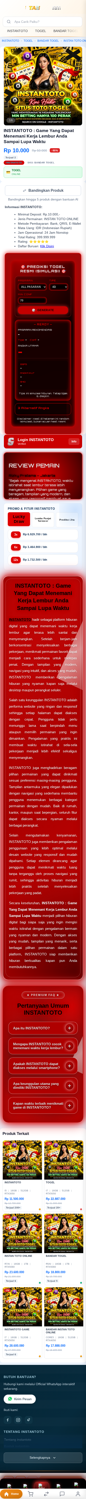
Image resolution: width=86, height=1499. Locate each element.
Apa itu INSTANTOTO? (31, 1029)
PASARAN (25, 281)
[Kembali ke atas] (77, 1468)
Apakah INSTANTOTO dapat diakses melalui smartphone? (36, 1066)
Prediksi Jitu (67, 520)
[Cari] (9, 22)
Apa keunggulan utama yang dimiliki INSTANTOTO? (36, 1086)
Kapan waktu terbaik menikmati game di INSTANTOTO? (38, 1106)
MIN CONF (25, 294)
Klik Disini (47, 246)
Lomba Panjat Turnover (43, 520)
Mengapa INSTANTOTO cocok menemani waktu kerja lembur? (38, 1046)
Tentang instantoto (17, 1440)
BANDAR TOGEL (65, 31)
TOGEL (40, 31)
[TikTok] (29, 1420)
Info (74, 442)
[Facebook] (7, 1420)
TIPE (52, 281)
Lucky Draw (19, 519)
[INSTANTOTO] (43, 7)
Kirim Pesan (23, 1399)
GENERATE (43, 310)
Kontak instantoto (16, 1447)
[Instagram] (18, 1420)
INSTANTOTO (17, 31)
